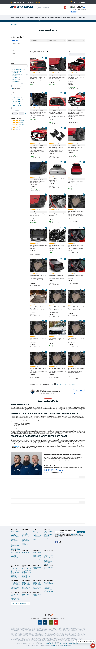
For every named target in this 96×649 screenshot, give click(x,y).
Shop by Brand (14, 24)
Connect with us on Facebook (56, 542)
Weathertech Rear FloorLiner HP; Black (76, 212)
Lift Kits (64, 17)
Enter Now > (53, 21)
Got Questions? (25, 536)
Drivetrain (37, 17)
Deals (12, 17)
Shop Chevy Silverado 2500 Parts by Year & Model (15, 570)
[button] (73, 12)
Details (38, 2)
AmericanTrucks (46, 618)
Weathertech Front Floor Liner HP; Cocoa (57, 369)
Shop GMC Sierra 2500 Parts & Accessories (14, 596)
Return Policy (24, 535)
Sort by (70, 51)
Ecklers (63, 618)
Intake (56, 17)
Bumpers (32, 17)
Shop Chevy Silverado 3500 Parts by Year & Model (26, 570)
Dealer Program (36, 536)
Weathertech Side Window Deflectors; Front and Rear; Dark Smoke (56, 114)
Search (65, 7)
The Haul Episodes (15, 545)
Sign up (81, 532)
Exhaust (47, 17)
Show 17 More (16, 88)
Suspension (74, 17)
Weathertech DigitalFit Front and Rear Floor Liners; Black (38, 113)
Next (73, 384)
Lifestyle (17, 17)
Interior (60, 17)
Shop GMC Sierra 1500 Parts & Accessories (48, 587)
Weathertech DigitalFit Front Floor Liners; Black (57, 214)
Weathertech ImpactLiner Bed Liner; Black (37, 307)
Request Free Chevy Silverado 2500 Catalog (15, 578)
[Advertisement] (48, 488)
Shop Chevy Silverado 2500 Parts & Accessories (15, 574)
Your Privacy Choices (66, 643)
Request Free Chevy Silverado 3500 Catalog (26, 578)
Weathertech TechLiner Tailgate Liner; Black (75, 181)
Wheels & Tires (81, 17)
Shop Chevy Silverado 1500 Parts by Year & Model (48, 555)
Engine (42, 17)
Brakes (27, 17)
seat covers (16, 446)
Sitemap (46, 643)
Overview (35, 531)
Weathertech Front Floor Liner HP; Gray (38, 369)
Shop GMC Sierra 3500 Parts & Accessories (25, 596)
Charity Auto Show (37, 535)
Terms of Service (64, 645)
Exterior (52, 17)
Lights (68, 17)
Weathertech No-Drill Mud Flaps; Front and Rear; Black (57, 78)
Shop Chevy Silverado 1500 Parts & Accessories (48, 559)
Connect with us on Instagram (59, 542)
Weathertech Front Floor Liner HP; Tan (76, 338)
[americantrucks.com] (22, 7)
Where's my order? (26, 533)
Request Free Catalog (15, 548)
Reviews (34, 539)
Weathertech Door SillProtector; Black (56, 246)
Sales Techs (35, 538)
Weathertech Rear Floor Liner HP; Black (57, 307)
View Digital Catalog (15, 549)
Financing (13, 539)
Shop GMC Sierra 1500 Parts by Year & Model (48, 583)
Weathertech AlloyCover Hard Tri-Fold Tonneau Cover (76, 78)
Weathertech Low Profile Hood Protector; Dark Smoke (37, 78)
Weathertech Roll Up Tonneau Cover (56, 276)
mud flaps (50, 418)
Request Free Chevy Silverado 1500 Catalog (48, 563)
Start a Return (25, 534)
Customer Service (26, 538)
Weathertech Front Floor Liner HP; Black (38, 276)
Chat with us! (25, 539)
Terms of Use (25, 544)
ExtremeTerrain (55, 618)
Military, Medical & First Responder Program (26, 542)
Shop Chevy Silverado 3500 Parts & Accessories (26, 574)
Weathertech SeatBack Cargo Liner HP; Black (38, 246)
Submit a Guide (36, 532)
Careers (34, 534)
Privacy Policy (73, 534)
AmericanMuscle (35, 618)
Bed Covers (22, 17)
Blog (12, 546)
